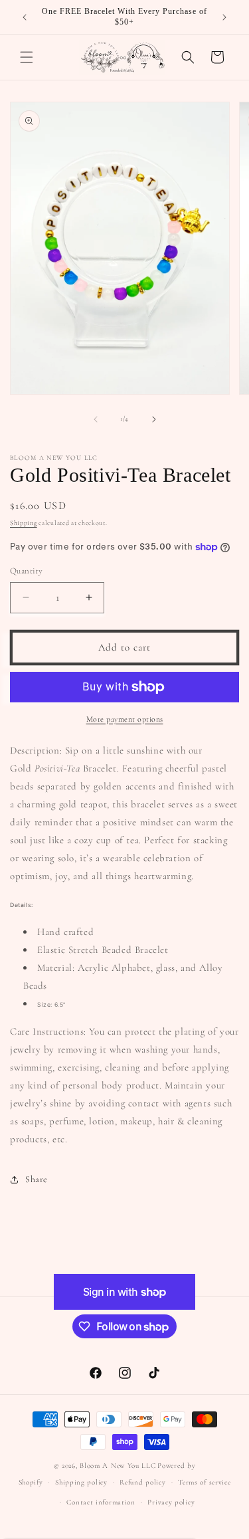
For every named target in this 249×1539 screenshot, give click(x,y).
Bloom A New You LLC (117, 1465)
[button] (26, 57)
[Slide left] (95, 419)
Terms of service (204, 1482)
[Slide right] (154, 419)
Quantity (26, 570)
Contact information (100, 1502)
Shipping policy (81, 1482)
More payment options (124, 719)
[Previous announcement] (24, 17)
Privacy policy (171, 1502)
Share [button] (36, 1179)
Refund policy (142, 1482)
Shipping (23, 523)
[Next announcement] (224, 17)
